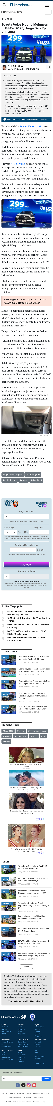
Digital (37, 1025)
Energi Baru (22, 1042)
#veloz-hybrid (33, 474)
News (20, 1053)
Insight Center (40, 1056)
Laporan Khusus (7, 1059)
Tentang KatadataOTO (18, 1001)
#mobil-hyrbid (9, 480)
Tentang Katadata (8, 1093)
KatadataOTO (39, 1063)
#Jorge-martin (20, 736)
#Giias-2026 (8, 731)
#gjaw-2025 (36, 480)
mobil (9, 19)
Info (36, 1050)
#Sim (43, 736)
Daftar (46, 1079)
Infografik (38, 1042)
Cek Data (38, 1046)
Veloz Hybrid (18, 163)
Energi (3, 1034)
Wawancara (5, 1057)
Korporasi (21, 1034)
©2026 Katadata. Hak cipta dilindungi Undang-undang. (25, 1102)
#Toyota (20, 731)
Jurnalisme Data (40, 1040)
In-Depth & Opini (7, 1050)
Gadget (37, 1034)
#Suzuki (6, 742)
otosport (7, 904)
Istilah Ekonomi (6, 1046)
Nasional (4, 1027)
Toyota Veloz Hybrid (31, 126)
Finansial (21, 1025)
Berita (3, 1025)
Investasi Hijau (23, 1046)
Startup (37, 1031)
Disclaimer (27, 1098)
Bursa (20, 1031)
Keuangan (21, 1029)
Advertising (21, 1093)
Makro (20, 1027)
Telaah (3, 1053)
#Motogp (7, 736)
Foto (19, 1059)
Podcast (21, 1062)
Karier (29, 1093)
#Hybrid (34, 736)
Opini (3, 1055)
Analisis (37, 1044)
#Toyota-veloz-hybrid (37, 731)
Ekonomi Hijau (23, 1040)
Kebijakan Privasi (15, 1098)
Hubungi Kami (36, 1001)
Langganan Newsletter (12, 1072)
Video (20, 1050)
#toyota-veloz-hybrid (13, 474)
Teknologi (38, 1036)
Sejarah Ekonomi (7, 1042)
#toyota (23, 480)
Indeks (26, 966)
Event (37, 1061)
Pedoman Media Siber (41, 1093)
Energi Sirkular (23, 1044)
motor (6, 954)
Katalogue (21, 1057)
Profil (3, 1044)
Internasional (6, 1031)
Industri (4, 1029)
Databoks (38, 1059)
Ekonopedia (5, 1040)
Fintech (37, 1029)
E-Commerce (39, 1027)
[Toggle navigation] (48, 12)
